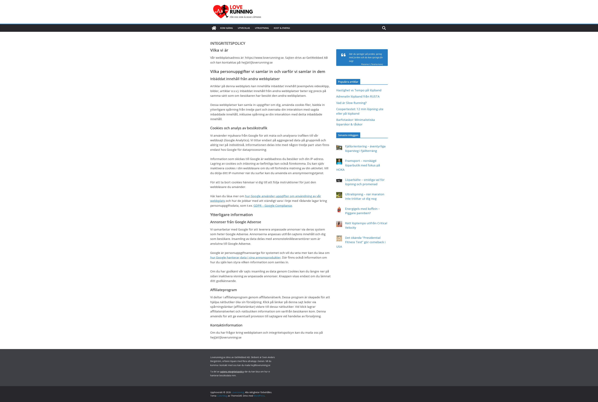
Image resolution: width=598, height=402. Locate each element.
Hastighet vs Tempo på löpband (359, 90)
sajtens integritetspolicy (232, 371)
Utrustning (262, 27)
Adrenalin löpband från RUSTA (358, 96)
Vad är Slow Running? (351, 103)
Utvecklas (244, 27)
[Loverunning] (214, 28)
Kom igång (226, 27)
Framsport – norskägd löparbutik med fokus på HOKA (358, 165)
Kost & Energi (282, 27)
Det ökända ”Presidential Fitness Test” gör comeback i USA (360, 242)
